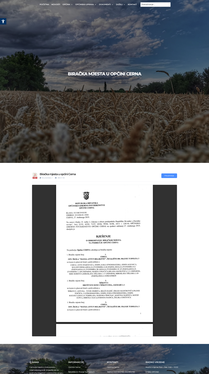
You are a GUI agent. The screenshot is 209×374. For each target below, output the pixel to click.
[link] (3, 21)
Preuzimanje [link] (169, 176)
